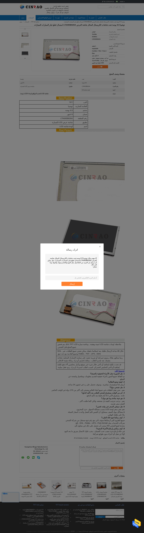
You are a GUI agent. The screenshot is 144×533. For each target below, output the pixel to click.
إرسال (72, 284)
